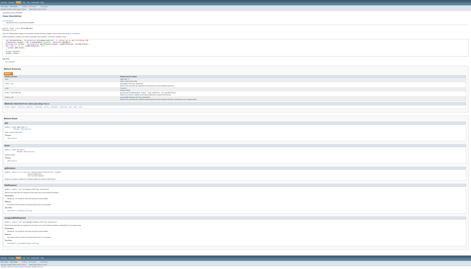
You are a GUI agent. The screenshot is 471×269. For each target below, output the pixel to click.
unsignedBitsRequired (128, 97)
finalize (21, 107)
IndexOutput (135, 93)
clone (7, 107)
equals (13, 107)
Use (24, 2)
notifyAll (54, 107)
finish (122, 88)
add (121, 79)
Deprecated (35, 2)
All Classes (44, 6)
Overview (4, 2)
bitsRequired (125, 84)
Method (24, 9)
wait (70, 107)
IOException (26, 129)
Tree (28, 2)
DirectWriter (16, 93)
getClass (29, 107)
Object (13, 30)
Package (11, 2)
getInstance (125, 93)
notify (46, 107)
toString (63, 107)
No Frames (32, 6)
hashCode (38, 107)
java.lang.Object (7, 21)
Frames (24, 6)
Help (42, 2)
